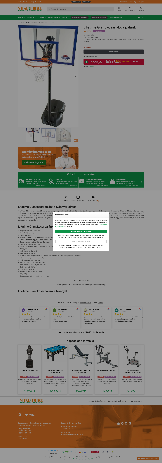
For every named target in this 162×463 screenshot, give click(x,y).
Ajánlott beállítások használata (81, 231)
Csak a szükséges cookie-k (81, 241)
